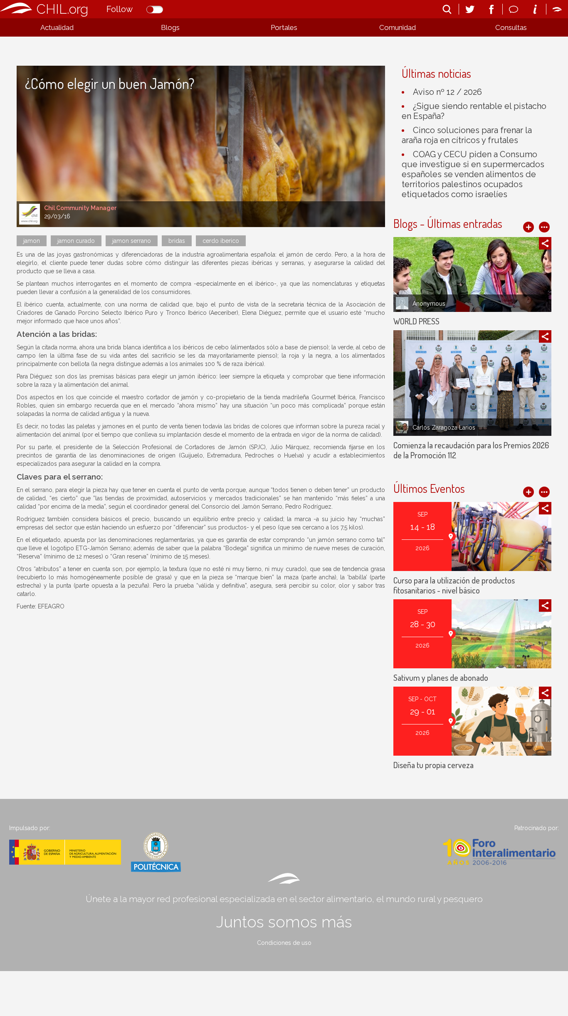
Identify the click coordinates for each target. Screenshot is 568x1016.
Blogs (170, 27)
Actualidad (57, 27)
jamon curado (76, 240)
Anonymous (428, 303)
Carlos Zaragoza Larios (443, 427)
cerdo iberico (221, 240)
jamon (31, 240)
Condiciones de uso (284, 942)
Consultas (511, 27)
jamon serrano (131, 240)
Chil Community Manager (80, 208)
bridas (176, 240)
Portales (284, 27)
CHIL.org (62, 9)
